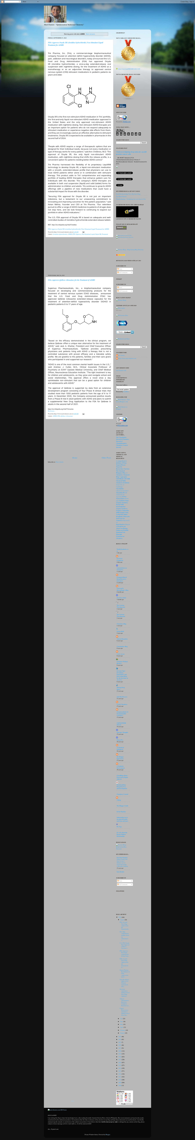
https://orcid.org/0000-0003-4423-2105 (129, 69)
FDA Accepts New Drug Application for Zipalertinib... (124, 925)
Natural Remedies (122, 639)
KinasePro (120, 740)
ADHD (70, 234)
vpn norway (120, 310)
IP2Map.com (127, 122)
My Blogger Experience (120, 758)
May (121, 1024)
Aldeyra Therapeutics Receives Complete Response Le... (125, 1002)
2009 (120, 1082)
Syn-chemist (120, 872)
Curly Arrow (121, 654)
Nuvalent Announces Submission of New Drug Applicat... (124, 992)
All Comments (123, 272)
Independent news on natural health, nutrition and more (122, 819)
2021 (120, 1048)
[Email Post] (83, 232)
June (121, 1021)
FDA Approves (77, 234)
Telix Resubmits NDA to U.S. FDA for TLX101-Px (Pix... (124, 983)
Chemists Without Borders (122, 662)
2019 (120, 1054)
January (122, 1033)
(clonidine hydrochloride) (60, 234)
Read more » (51, 411)
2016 (120, 1062)
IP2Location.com (122, 425)
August (122, 920)
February (123, 1030)
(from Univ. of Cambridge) (122, 485)
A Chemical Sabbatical (120, 748)
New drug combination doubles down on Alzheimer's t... (124, 936)
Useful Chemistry (122, 704)
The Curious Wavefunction (121, 606)
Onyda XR (98, 234)
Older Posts (106, 457)
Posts (120, 269)
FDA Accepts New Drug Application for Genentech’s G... (124, 963)
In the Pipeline (121, 812)
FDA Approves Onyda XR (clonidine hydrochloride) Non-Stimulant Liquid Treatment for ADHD (78, 229)
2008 (120, 1085)
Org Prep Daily (121, 598)
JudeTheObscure (122, 697)
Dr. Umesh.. (121, 355)
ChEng (119, 800)
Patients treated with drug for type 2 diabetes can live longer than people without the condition (122, 862)
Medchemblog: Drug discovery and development (122, 786)
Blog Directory (119, 234)
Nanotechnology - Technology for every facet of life (131, 199)
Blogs (117, 239)
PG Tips (119, 827)
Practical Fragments (120, 559)
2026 (120, 917)
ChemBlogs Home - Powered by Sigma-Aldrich (122, 777)
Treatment (105, 234)
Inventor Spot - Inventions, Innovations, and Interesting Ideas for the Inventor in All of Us (122, 675)
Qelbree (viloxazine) (67, 416)
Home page (122, 499)
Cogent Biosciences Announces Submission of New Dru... (124, 1011)
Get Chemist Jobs (121, 370)
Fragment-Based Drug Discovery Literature (122, 579)
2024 (120, 1039)
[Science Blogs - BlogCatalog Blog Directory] (129, 250)
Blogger (108, 1134)
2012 (120, 1074)
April (122, 1027)
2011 (120, 1077)
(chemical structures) (122, 490)
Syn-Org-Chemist (122, 858)
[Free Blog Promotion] (123, 235)
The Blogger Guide (122, 806)
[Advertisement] (79, 256)
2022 (120, 1045)
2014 (120, 1068)
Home (74, 457)
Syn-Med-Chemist (121, 196)
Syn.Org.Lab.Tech (123, 520)
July (121, 1019)
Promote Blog (124, 239)
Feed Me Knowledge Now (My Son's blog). (128, 194)
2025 (120, 1037)
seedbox (117, 310)
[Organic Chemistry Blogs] (128, 64)
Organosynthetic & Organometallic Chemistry (122, 713)
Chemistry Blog (121, 624)
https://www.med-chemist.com (127, 358)
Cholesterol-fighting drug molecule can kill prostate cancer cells (131, 153)
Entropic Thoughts (122, 732)
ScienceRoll (120, 631)
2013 (120, 1071)
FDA (58, 416)
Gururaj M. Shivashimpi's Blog (122, 589)
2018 (120, 1057)
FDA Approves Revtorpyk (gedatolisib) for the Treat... (124, 953)
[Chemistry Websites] (128, 100)
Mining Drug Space (121, 688)
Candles (120, 239)
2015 (120, 1065)
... (50, 1129)
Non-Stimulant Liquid (88, 234)
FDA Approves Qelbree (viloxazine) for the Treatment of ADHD (71, 280)
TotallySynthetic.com (122, 550)
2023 (120, 1042)
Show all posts (90, 34)
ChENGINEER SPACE (121, 724)
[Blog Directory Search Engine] (124, 237)
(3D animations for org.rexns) (121, 495)
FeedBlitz (126, 392)
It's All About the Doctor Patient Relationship (122, 834)
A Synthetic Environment (121, 767)
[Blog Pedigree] (120, 244)
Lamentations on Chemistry (122, 569)
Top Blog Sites (124, 234)
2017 (120, 1060)
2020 (120, 1051)
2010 (120, 1080)
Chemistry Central (122, 794)
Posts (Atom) (59, 462)
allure (72, 1101)
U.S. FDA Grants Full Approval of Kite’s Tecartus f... (124, 945)
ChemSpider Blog (122, 646)
